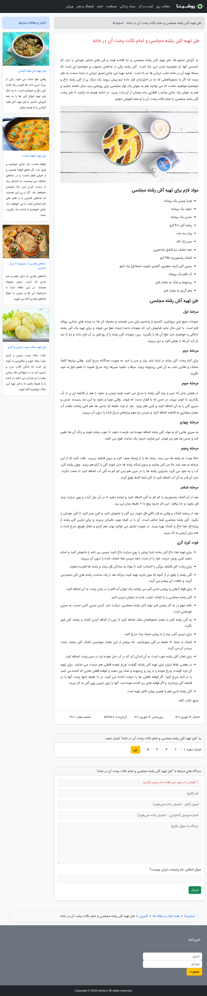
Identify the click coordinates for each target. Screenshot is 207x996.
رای (135, 749)
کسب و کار (146, 6)
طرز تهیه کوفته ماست (34, 156)
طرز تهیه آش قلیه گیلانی (32, 71)
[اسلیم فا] (190, 6)
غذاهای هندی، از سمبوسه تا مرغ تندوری (28, 266)
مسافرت (111, 6)
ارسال (195, 889)
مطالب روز (163, 6)
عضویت (194, 971)
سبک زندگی (127, 6)
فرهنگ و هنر (85, 6)
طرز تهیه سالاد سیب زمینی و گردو (27, 347)
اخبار (100, 6)
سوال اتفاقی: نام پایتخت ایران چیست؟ (175, 869)
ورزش (69, 6)
